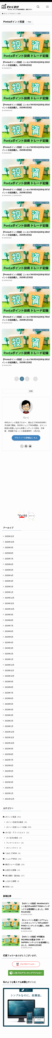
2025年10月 (9, 542)
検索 (31, 391)
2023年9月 (9, 682)
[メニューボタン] (47, 7)
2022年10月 (9, 743)
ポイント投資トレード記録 (18, 827)
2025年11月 (9, 536)
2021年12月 (9, 799)
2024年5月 (9, 637)
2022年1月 (9, 793)
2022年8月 (9, 754)
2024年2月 (9, 654)
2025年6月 (9, 564)
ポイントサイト (13, 848)
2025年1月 (9, 592)
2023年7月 (9, 693)
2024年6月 (9, 631)
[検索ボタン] (38, 7)
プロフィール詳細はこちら (26, 438)
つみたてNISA (12, 853)
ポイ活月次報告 (14, 838)
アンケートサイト (15, 843)
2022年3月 (9, 782)
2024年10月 (9, 609)
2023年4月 (9, 710)
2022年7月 (9, 760)
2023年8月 (9, 687)
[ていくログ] (16, 7)
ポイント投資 (13, 817)
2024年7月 (9, 626)
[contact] (30, 446)
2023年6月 (9, 698)
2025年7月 (9, 559)
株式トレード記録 (14, 864)
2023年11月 (9, 670)
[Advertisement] (26, 481)
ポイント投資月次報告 (16, 822)
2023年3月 (9, 715)
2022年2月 (9, 788)
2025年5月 (9, 570)
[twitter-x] (21, 446)
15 (35, 379)
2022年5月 (9, 771)
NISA (9, 887)
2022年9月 (9, 749)
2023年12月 (9, 665)
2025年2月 (9, 587)
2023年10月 (9, 676)
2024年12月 (9, 598)
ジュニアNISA (13, 859)
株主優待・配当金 (14, 876)
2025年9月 (9, 547)
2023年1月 (9, 726)
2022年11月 (9, 737)
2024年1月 (9, 659)
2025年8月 (9, 553)
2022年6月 (9, 765)
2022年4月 (9, 776)
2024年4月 (9, 642)
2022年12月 (9, 732)
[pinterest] (26, 446)
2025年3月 (9, 581)
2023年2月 (9, 721)
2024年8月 (9, 620)
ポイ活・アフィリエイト (17, 832)
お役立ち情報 (12, 870)
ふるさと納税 (12, 881)
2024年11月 (9, 603)
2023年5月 (9, 704)
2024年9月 (9, 615)
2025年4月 (9, 575)
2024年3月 (9, 648)
